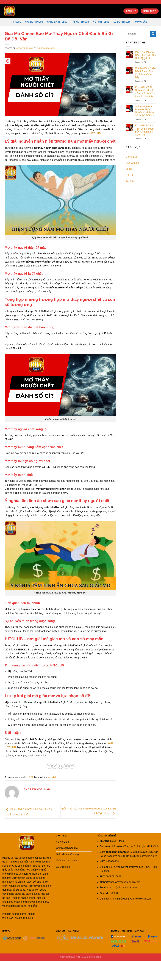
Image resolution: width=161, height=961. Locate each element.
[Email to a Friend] (60, 766)
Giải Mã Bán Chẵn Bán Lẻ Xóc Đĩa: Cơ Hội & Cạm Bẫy (145, 73)
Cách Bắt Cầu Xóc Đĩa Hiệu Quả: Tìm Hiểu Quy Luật (145, 55)
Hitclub (16, 22)
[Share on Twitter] (54, 766)
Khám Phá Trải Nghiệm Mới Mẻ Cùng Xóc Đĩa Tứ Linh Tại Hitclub (145, 92)
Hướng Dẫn (140, 22)
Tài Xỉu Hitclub (80, 22)
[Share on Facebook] (49, 766)
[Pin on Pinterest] (66, 766)
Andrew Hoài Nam (46, 48)
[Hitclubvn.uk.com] (18, 11)
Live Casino (132, 163)
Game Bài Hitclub (57, 22)
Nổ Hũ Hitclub (101, 22)
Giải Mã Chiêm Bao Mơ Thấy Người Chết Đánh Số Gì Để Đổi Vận (145, 111)
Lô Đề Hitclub (122, 22)
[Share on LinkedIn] (72, 766)
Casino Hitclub (34, 22)
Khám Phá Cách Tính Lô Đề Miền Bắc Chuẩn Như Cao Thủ (144, 130)
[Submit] (153, 34)
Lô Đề (30, 777)
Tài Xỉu (130, 181)
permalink (52, 777)
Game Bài (131, 156)
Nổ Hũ (129, 175)
